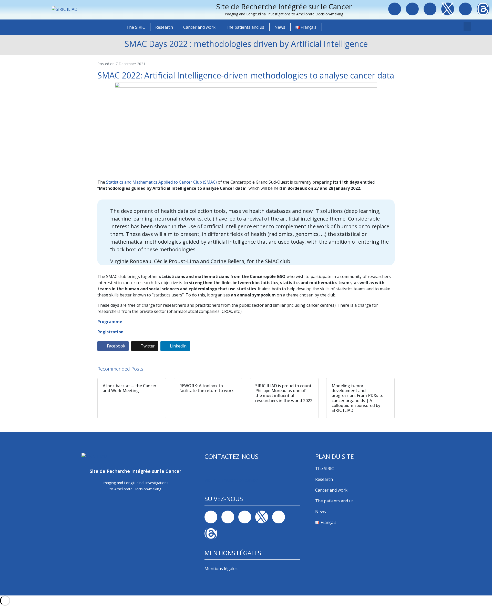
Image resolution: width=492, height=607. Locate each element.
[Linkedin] (412, 9)
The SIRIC (135, 27)
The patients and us (245, 27)
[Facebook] (394, 9)
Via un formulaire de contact (231, 480)
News (279, 27)
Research (164, 27)
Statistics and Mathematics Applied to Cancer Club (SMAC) (161, 182)
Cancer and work (199, 27)
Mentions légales (221, 568)
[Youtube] (465, 9)
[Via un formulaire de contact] (208, 471)
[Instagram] (430, 9)
